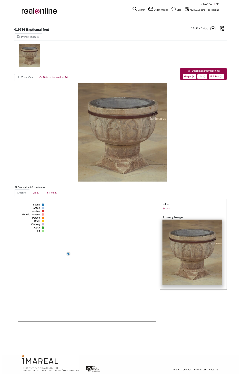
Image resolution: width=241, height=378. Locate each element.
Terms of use (200, 369)
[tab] (28, 36)
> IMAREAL (207, 4)
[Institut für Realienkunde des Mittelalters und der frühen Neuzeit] (50, 363)
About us (213, 369)
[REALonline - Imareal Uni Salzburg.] (40, 8)
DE (217, 4)
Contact (187, 369)
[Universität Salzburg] (94, 368)
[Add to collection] (222, 28)
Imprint (176, 369)
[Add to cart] (213, 28)
